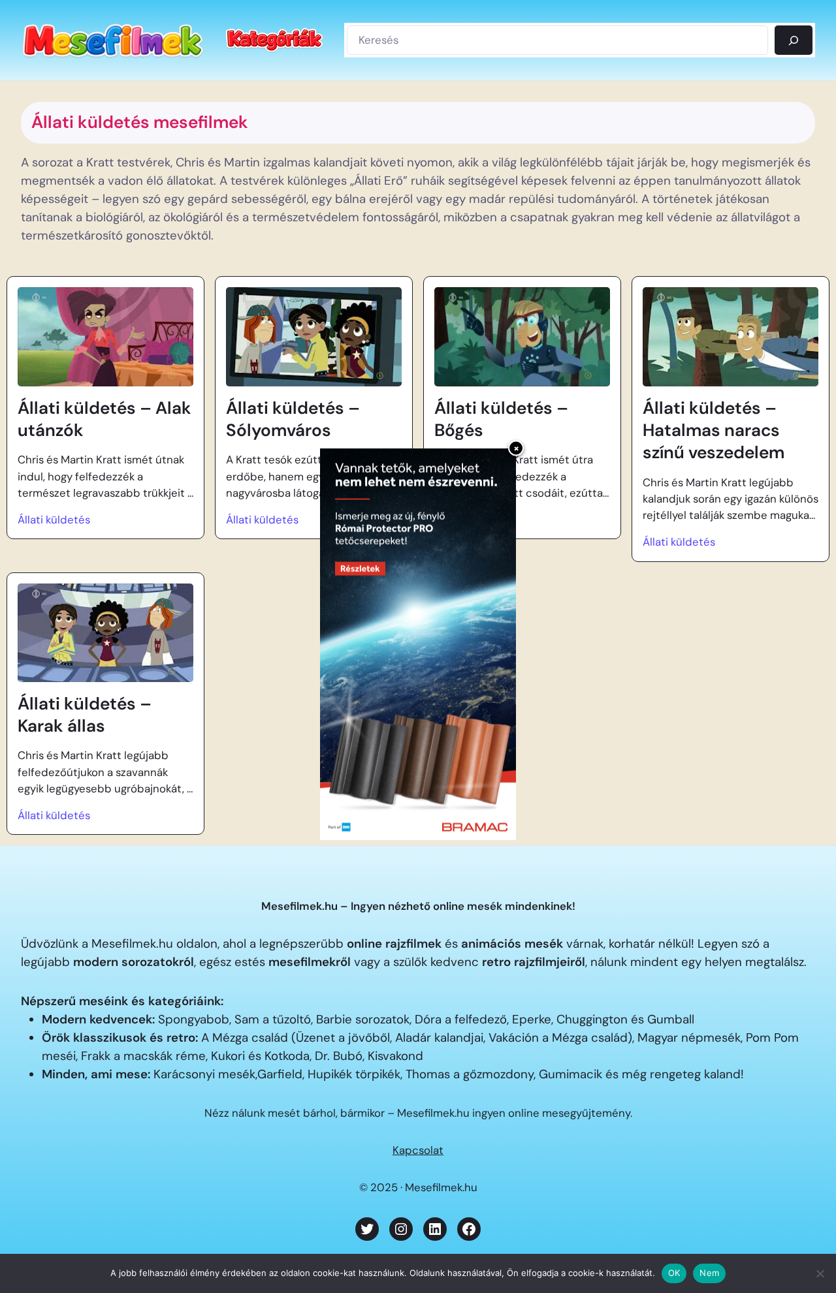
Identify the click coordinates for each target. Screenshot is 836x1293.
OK (674, 1273)
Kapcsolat (418, 1150)
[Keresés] (793, 39)
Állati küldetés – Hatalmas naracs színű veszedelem (713, 430)
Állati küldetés (54, 519)
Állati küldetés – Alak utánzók (104, 419)
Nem (709, 1273)
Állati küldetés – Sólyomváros (293, 419)
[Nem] (819, 1273)
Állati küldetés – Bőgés (501, 419)
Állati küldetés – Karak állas (85, 715)
